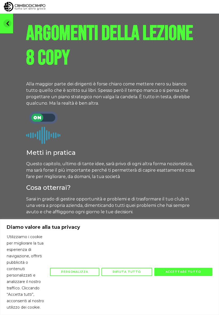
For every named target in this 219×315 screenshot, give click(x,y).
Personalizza (74, 272)
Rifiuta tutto (127, 272)
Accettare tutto (183, 272)
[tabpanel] (112, 158)
